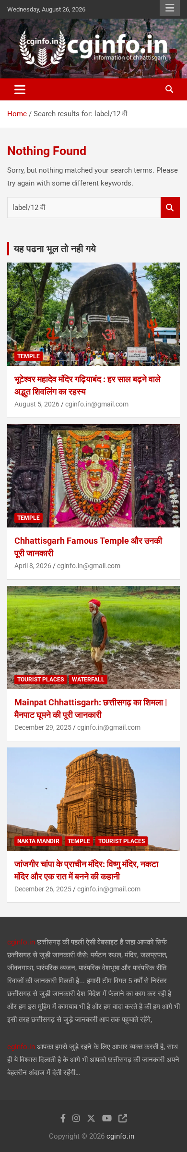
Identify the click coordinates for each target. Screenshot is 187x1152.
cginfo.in (21, 942)
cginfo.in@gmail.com (97, 404)
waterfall (88, 679)
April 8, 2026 (32, 566)
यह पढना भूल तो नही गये (55, 248)
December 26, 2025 (42, 889)
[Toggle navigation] (20, 89)
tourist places (40, 679)
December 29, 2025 (42, 727)
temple (28, 356)
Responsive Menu (170, 8)
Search (170, 208)
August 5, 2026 (36, 404)
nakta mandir (38, 841)
